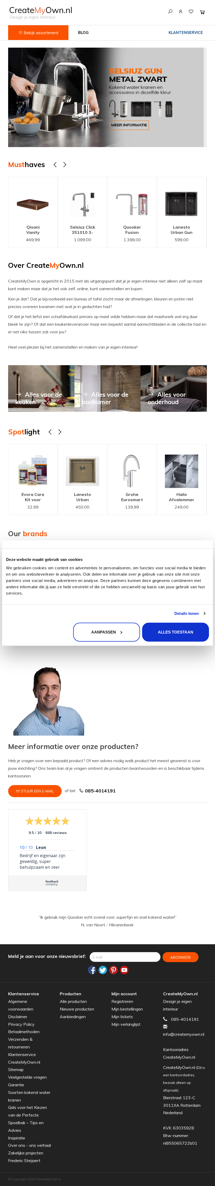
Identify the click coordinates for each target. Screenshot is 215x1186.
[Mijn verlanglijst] (191, 11)
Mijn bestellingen (127, 1009)
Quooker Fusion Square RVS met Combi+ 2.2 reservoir (90, 230)
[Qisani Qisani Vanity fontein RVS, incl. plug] (183, 466)
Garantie (16, 1084)
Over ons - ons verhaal (29, 1145)
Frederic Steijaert (24, 1160)
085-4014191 (100, 791)
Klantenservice (186, 32)
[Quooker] (107, 97)
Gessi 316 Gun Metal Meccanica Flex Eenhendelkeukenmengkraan (193, 230)
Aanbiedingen (73, 1016)
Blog (83, 32)
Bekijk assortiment (40, 32)
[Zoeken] (170, 11)
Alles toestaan (175, 632)
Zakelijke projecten (25, 1152)
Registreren (122, 1001)
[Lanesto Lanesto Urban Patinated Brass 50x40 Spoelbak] (35, 466)
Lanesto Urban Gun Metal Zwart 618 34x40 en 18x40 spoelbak (140, 230)
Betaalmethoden (24, 1031)
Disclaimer (17, 1016)
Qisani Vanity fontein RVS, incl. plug (183, 497)
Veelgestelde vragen (27, 1077)
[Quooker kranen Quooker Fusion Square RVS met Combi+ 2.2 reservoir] (90, 199)
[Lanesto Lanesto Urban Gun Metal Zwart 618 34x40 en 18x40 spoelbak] (139, 199)
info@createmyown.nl (183, 1034)
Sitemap (16, 1069)
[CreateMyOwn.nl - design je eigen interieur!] (40, 13)
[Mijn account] (181, 11)
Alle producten (73, 1001)
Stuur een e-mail (37, 791)
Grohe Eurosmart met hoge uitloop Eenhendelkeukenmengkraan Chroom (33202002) (88, 497)
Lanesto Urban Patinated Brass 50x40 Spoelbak (35, 497)
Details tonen (186, 613)
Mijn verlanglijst (126, 1024)
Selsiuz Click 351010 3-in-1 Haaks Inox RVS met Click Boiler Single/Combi (41, 230)
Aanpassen (103, 632)
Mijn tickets (122, 1016)
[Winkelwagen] (202, 12)
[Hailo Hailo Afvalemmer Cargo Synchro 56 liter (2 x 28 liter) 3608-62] (134, 466)
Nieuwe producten (77, 1009)
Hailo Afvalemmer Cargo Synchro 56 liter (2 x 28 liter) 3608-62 (134, 497)
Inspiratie (16, 1137)
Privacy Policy (21, 1024)
